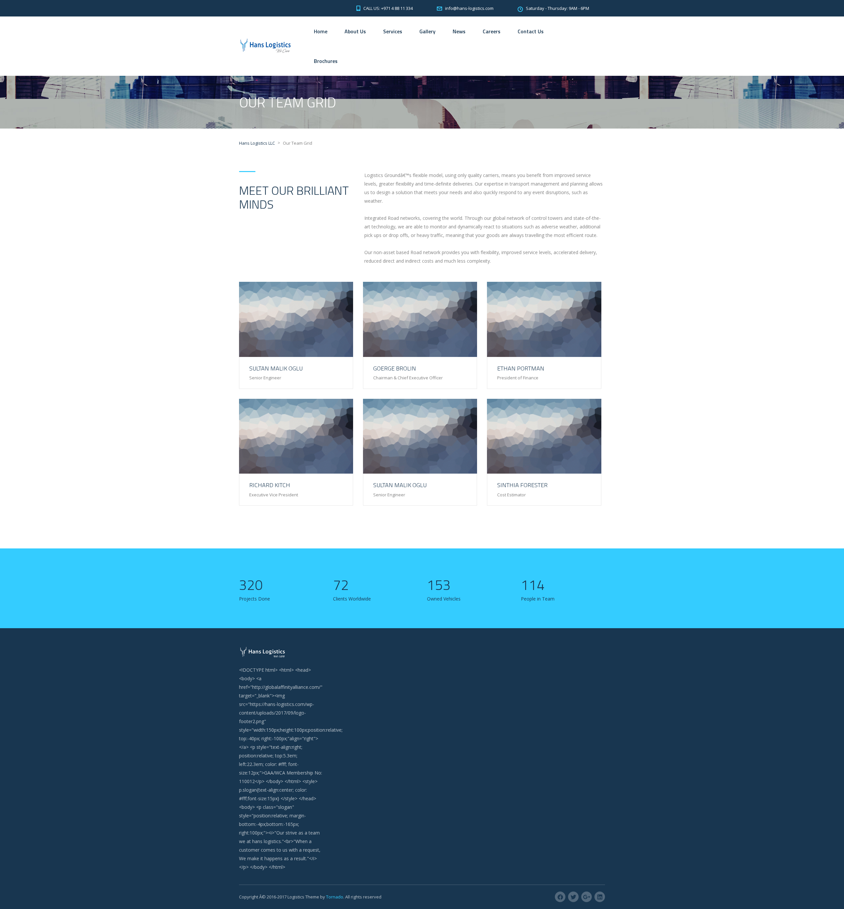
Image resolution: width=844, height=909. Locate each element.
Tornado (334, 897)
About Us (355, 31)
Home (320, 31)
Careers (491, 31)
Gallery (427, 31)
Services (392, 31)
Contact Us (531, 31)
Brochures (326, 61)
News (459, 31)
